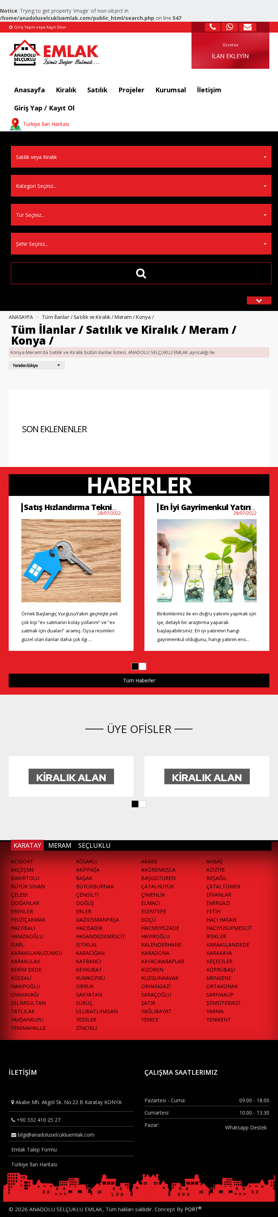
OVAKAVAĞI (25, 994)
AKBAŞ (214, 861)
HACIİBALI (23, 928)
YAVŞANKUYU (27, 1019)
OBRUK (85, 986)
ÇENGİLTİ (87, 894)
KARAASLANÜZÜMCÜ (36, 952)
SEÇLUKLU (94, 845)
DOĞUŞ (85, 903)
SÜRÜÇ (84, 1002)
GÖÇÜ (148, 919)
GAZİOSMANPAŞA (97, 919)
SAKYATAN (89, 994)
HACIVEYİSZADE (160, 928)
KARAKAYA (219, 952)
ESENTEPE (153, 911)
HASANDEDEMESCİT (100, 936)
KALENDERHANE (161, 944)
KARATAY (27, 845)
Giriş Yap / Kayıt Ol (44, 108)
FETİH (213, 911)
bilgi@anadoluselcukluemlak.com (55, 1134)
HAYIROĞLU (155, 936)
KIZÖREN (152, 969)
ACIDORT (22, 861)
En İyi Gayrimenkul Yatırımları (215, 507)
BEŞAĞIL (216, 878)
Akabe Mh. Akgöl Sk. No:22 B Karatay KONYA (68, 1102)
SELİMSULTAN (28, 1002)
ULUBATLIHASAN (97, 1011)
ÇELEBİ (19, 894)
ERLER (83, 911)
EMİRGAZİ (218, 903)
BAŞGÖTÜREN (158, 878)
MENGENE (218, 977)
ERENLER (22, 911)
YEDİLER (86, 1019)
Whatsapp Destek (246, 1127)
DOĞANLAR (25, 903)
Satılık (97, 89)
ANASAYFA (21, 316)
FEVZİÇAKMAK (28, 919)
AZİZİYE (215, 869)
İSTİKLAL (86, 944)
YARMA (215, 1011)
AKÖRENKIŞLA (158, 869)
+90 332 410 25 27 (37, 1119)
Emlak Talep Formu (34, 1149)
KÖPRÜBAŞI (220, 969)
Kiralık (66, 89)
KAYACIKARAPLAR (162, 961)
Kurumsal (170, 89)
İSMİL (17, 944)
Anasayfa (29, 89)
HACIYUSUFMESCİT (229, 928)
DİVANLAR (218, 894)
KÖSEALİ (21, 977)
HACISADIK (89, 928)
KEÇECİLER (219, 961)
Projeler (131, 89)
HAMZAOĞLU (27, 936)
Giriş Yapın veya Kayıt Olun (39, 27)
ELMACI (150, 903)
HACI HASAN (221, 919)
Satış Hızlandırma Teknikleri (76, 507)
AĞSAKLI (86, 861)
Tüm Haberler (139, 680)
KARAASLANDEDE (227, 944)
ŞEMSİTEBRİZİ (223, 1002)
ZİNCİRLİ (86, 1027)
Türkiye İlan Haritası (34, 1164)
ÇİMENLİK (153, 894)
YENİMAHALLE (28, 1027)
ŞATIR (148, 1002)
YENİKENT (218, 1019)
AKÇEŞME (22, 869)
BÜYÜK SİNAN (28, 886)
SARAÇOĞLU (156, 994)
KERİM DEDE (26, 969)
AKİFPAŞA (88, 869)
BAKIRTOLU (25, 878)
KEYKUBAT (89, 969)
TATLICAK (23, 1011)
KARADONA (155, 952)
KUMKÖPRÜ (90, 977)
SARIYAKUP (219, 994)
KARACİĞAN (90, 952)
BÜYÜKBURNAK (95, 886)
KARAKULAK (25, 961)
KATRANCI (88, 961)
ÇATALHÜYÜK (157, 886)
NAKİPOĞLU (25, 986)
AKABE (149, 861)
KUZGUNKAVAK (159, 977)
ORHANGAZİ (156, 986)
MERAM (59, 845)
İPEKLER (216, 936)
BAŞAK (84, 878)
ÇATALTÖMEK (223, 886)
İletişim (209, 89)
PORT (193, 1209)
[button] (135, 666)
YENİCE (150, 1019)
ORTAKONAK (222, 986)
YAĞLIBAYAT (156, 1011)
